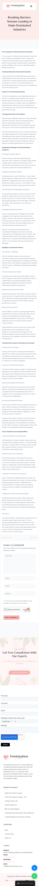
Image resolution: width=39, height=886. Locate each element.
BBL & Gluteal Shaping (12, 809)
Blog (6, 830)
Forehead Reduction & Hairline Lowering (17, 817)
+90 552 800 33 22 (9, 857)
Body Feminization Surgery (13, 793)
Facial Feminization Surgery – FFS (15, 797)
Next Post (34, 537)
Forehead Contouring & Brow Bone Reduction (19, 813)
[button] (31, 6)
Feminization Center (25, 876)
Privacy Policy (9, 834)
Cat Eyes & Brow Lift (11, 801)
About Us (8, 838)
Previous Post (6, 537)
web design (11, 880)
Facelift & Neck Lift (11, 805)
